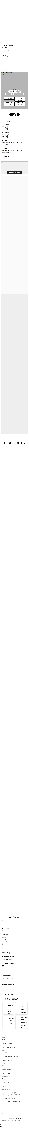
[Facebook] (5, 1108)
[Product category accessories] (14, 137)
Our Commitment (7, 1043)
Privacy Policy (6, 1066)
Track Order (4, 43)
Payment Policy (6, 1069)
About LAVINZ (6, 1039)
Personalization (7, 975)
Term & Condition (7, 1052)
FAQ (2, 41)
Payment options (7, 1060)
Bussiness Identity (7, 1073)
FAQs (3, 1079)
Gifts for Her (5, 963)
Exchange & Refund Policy (10, 1056)
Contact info (5, 1086)
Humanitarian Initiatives (8, 1047)
